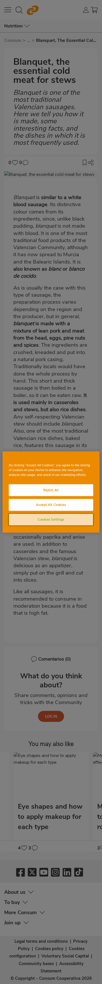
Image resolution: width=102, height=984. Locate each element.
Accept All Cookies (51, 504)
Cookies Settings (51, 519)
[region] (51, 492)
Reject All (51, 490)
